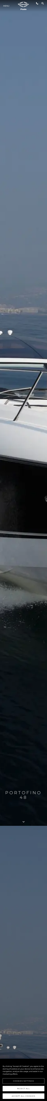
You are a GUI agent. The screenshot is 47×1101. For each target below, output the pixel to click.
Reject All (23, 1088)
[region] (23, 1080)
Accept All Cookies (23, 1096)
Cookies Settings (23, 1081)
